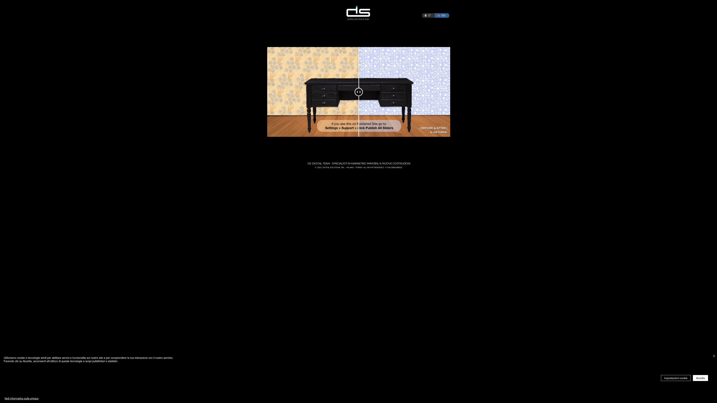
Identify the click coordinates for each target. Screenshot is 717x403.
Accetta (700, 378)
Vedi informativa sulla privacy (21, 398)
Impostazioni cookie (675, 378)
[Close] (714, 356)
